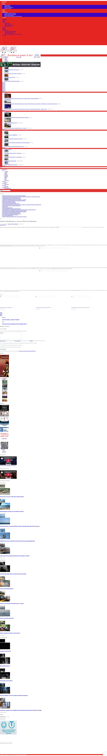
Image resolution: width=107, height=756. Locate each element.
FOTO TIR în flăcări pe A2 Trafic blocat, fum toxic (13, 138)
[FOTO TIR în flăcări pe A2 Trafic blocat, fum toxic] (6, 137)
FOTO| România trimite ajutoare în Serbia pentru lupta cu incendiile (16, 117)
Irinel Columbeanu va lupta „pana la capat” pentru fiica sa (80, 307)
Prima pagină (4, 1)
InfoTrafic (4, 130)
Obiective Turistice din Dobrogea (10, 13)
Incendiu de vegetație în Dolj (5, 651)
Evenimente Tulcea (5, 148)
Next (3, 321)
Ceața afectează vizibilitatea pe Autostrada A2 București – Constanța (14, 199)
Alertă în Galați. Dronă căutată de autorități (12, 81)
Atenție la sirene (5, 206)
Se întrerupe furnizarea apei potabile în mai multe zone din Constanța (14, 210)
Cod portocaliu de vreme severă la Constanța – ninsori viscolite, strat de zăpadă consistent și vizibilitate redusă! (21, 204)
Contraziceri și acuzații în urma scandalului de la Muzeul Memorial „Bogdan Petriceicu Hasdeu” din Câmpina (21, 710)
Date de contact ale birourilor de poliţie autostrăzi (13, 16)
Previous (3, 317)
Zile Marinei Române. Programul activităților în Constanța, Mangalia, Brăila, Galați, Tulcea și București (19, 526)
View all (3, 82)
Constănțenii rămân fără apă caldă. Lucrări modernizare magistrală (13, 195)
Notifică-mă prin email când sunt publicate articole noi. (11, 347)
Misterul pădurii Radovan (5, 665)
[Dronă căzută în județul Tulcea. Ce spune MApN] (6, 156)
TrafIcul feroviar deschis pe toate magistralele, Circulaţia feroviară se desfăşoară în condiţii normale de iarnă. (21, 196)
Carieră (3, 9)
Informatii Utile (5, 12)
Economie (6, 60)
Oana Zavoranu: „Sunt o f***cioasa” (11, 319)
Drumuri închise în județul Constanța (8, 201)
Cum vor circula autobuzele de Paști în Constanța (11, 203)
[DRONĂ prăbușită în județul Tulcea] (6, 163)
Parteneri (3, 11)
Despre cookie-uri (7, 6)
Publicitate (4, 17)
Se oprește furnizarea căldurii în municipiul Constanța (11, 213)
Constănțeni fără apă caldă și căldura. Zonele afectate (11, 198)
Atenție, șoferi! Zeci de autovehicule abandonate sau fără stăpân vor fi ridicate (14, 555)
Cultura (5, 58)
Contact (3, 10)
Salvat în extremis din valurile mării (6, 618)
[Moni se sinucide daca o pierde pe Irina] (17, 301)
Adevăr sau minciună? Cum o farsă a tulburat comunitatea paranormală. (14, 695)
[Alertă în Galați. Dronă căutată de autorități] (6, 80)
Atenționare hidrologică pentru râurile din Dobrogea (11, 208)
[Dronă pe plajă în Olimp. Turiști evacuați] (6, 68)
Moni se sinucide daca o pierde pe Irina (6, 307)
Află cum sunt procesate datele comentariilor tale (27, 351)
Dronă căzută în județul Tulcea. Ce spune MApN (13, 157)
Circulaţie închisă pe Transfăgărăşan (10, 134)
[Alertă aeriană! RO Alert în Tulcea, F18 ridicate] (6, 72)
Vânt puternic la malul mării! (7, 207)
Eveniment (4, 111)
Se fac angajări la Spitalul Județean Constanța (10, 214)
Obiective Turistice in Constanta (10, 14)
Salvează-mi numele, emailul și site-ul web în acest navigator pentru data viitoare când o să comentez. (19, 343)
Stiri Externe (6, 65)
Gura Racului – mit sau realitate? (6, 680)
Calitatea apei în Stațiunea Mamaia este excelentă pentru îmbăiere (13, 200)
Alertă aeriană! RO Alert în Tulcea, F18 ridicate (12, 73)
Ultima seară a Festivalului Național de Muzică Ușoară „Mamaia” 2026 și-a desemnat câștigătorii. (21, 98)
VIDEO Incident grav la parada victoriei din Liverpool (14, 146)
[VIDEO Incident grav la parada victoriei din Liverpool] (6, 145)
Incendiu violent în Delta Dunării (10, 160)
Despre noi (4, 2)
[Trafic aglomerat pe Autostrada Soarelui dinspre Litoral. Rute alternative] (6, 141)
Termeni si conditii (7, 8)
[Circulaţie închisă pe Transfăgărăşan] (6, 133)
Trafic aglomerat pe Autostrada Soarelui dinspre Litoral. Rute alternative (17, 142)
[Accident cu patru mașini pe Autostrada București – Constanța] (7, 127)
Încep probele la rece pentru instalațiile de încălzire (11, 212)
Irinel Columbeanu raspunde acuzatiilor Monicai (43, 307)
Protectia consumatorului (8, 7)
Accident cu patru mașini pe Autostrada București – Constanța (15, 128)
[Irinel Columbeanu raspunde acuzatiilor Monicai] (53, 301)
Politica (5, 62)
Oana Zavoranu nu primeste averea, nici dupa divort (14, 323)
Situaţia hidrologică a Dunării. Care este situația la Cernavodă (11, 511)
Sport (5, 64)
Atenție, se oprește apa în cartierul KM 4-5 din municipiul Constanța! (14, 216)
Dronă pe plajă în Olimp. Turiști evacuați (11, 69)
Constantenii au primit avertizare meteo (9, 202)
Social (5, 63)
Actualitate (6, 56)
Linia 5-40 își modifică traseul (7, 215)
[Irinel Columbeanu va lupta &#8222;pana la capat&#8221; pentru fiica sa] (88, 301)
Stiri (3, 55)
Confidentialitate (7, 5)
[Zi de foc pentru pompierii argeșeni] (7, 121)
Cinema (5, 57)
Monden (3, 92)
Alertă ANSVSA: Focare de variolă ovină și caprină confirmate (12, 496)
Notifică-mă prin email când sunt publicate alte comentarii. (11, 345)
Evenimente (6, 112)
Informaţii (4, 4)
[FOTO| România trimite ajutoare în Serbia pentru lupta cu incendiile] (7, 116)
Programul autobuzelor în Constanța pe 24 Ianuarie (11, 205)
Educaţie (6, 59)
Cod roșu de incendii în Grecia (9, 77)
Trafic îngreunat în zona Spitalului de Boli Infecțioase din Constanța (14, 211)
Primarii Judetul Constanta (9, 15)
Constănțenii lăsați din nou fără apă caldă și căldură (11, 197)
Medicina (6, 61)
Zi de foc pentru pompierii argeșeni (10, 122)
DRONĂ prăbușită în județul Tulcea (10, 164)
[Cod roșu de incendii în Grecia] (6, 76)
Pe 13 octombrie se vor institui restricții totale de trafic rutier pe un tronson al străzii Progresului (18, 209)
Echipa (3, 3)
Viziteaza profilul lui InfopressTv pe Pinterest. (8, 465)
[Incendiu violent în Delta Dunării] (6, 159)
